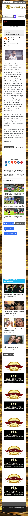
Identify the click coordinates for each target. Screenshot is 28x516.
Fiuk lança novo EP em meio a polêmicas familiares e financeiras (14, 312)
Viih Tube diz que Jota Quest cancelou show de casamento (13, 329)
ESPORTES (8, 32)
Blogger (16, 26)
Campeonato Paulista (13, 77)
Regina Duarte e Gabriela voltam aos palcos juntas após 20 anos (13, 346)
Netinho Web (18, 510)
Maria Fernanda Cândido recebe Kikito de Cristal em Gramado (13, 295)
